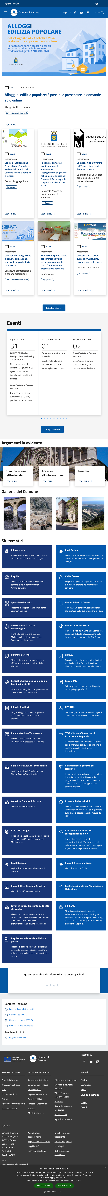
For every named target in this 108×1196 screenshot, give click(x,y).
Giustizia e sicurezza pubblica (64, 1086)
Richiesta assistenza (37, 1150)
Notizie (85, 247)
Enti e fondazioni (9, 1094)
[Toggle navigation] (5, 12)
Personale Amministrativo (13, 1103)
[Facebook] (73, 12)
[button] (54, 1191)
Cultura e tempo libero (38, 1084)
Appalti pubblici (35, 1099)
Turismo (31, 1108)
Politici (5, 1099)
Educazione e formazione (66, 1080)
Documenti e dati (9, 1108)
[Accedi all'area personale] (96, 3)
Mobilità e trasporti (36, 1113)
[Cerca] (102, 12)
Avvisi (12, 87)
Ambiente (59, 1101)
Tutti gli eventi (51, 429)
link (79, 1180)
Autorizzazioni (61, 1114)
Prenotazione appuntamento (34, 1135)
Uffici (4, 1089)
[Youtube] (80, 12)
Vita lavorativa (34, 1089)
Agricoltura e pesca (63, 1119)
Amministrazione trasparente (62, 1135)
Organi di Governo (10, 1080)
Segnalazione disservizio (39, 1141)
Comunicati (86, 1084)
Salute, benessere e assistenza (63, 1108)
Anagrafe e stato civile (38, 1080)
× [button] (105, 1168)
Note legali (59, 1146)
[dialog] (54, 1180)
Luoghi (84, 1102)
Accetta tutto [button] (43, 1186)
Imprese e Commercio (37, 1094)
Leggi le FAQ (33, 1146)
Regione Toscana (11, 3)
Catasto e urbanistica (37, 1103)
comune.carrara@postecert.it (15, 1164)
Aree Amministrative (11, 1084)
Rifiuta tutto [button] (64, 1185)
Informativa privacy (63, 1141)
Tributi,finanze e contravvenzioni (62, 1094)
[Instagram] (87, 12)
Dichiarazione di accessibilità (62, 1152)
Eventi (84, 1107)
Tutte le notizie (52, 307)
